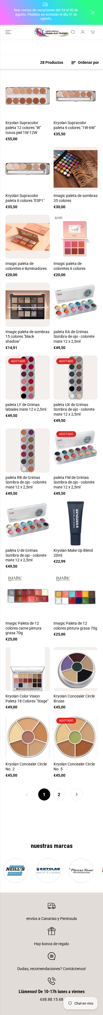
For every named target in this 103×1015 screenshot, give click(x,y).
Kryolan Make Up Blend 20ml (73, 552)
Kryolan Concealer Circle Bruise (74, 698)
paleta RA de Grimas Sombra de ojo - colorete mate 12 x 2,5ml (74, 337)
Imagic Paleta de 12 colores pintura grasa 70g (75, 625)
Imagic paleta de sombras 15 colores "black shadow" (27, 337)
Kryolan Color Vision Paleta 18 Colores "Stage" (26, 698)
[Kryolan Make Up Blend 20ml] (76, 523)
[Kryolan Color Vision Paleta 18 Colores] (27, 669)
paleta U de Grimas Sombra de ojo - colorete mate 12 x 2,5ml (25, 555)
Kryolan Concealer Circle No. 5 (74, 766)
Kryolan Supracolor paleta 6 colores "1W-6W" (75, 125)
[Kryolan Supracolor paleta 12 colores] (27, 96)
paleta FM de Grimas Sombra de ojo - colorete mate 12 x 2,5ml (74, 482)
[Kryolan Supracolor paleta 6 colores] (76, 96)
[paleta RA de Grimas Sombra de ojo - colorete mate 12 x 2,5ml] (76, 305)
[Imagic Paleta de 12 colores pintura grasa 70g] (76, 596)
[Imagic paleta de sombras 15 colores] (27, 305)
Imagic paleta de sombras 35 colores (76, 198)
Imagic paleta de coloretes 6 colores (69, 266)
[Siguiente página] (76, 794)
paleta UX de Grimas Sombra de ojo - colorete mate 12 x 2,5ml (74, 409)
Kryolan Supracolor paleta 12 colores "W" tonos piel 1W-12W (23, 128)
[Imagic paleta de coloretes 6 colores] (76, 237)
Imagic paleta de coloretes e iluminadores (26, 266)
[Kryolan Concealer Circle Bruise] (76, 669)
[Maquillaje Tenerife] (51, 32)
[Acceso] (83, 32)
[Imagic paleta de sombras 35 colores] (76, 169)
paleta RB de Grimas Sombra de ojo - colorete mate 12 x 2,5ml (25, 482)
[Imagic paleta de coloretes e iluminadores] (27, 237)
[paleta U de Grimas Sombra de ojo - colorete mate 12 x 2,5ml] (27, 523)
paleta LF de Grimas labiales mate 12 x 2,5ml (25, 407)
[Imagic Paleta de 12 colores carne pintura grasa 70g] (27, 596)
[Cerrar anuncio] (93, 12)
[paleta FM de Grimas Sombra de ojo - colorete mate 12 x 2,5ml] (76, 450)
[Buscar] (73, 32)
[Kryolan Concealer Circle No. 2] (27, 737)
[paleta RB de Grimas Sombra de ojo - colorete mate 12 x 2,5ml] (27, 450)
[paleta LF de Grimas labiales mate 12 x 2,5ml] (27, 378)
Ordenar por (88, 62)
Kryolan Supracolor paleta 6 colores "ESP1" (24, 198)
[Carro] (93, 32)
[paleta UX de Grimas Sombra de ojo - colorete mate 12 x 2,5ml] (76, 378)
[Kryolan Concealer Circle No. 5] (76, 737)
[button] (8, 32)
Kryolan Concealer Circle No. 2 (26, 766)
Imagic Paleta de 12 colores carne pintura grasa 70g (23, 628)
